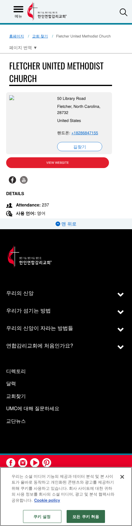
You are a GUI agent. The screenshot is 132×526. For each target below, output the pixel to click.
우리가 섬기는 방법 (28, 310)
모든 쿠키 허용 (85, 516)
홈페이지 (16, 36)
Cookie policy (47, 500)
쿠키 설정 (42, 516)
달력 (11, 383)
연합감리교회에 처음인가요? (39, 345)
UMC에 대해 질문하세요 (32, 408)
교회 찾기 (40, 36)
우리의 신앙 (20, 292)
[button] (123, 12)
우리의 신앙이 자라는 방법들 (39, 328)
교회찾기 (16, 396)
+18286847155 (84, 132)
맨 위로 (68, 224)
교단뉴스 (16, 421)
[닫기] (122, 477)
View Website (57, 162)
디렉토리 (16, 371)
